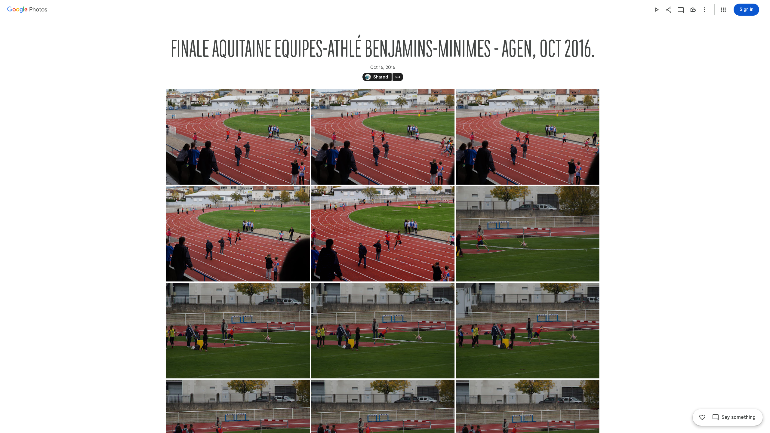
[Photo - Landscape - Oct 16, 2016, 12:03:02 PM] (382, 137)
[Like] (702, 417)
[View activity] (681, 10)
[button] (723, 10)
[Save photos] (693, 10)
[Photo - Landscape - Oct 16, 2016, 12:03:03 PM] (382, 233)
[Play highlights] (656, 9)
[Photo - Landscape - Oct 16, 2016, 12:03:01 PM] (238, 137)
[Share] (669, 10)
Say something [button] (739, 417)
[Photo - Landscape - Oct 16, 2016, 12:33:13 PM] (527, 233)
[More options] (705, 10)
